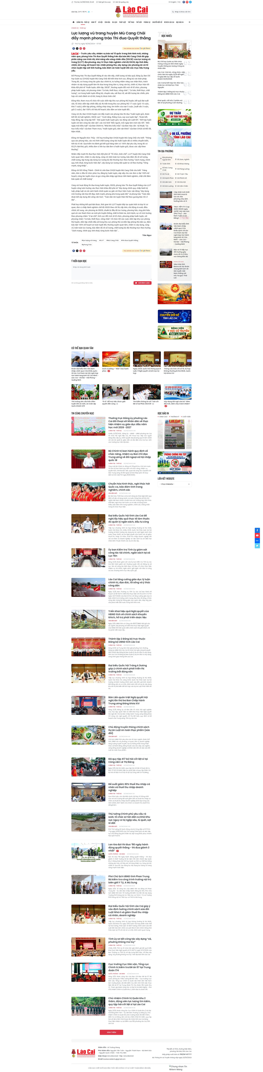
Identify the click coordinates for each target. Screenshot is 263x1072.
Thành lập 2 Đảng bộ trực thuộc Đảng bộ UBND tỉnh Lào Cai (171, 93)
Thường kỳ (175, 417)
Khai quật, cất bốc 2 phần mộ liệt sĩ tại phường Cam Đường (170, 101)
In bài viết (80, 48)
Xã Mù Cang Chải (167, 169)
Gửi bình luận (143, 283)
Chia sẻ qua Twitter (77, 48)
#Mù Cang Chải (112, 240)
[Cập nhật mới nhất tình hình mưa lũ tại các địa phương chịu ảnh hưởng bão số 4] (166, 194)
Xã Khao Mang (183, 164)
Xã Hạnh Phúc (168, 178)
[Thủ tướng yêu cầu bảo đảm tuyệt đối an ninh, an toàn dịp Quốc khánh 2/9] (85, 392)
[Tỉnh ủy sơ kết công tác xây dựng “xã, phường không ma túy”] (88, 946)
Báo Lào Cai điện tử (131, 11)
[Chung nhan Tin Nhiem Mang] (180, 1068)
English (173, 2)
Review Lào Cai (169, 22)
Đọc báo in (179, 22)
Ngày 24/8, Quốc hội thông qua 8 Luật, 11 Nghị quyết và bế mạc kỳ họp (147, 371)
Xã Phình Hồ (182, 178)
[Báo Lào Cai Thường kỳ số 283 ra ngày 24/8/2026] (174, 433)
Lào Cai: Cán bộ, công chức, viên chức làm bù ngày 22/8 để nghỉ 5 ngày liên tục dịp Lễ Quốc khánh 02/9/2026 (171, 75)
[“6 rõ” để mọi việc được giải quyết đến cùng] (116, 392)
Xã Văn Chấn (182, 186)
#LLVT (101, 240)
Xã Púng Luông (183, 169)
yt (187, 2)
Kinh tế (93, 22)
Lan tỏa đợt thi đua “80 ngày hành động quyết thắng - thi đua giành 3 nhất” (128, 847)
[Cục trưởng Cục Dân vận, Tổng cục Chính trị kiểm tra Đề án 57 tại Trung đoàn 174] (88, 972)
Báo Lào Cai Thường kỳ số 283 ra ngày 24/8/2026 (174, 441)
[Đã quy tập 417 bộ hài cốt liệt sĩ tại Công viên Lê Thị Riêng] (88, 767)
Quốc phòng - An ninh (116, 854)
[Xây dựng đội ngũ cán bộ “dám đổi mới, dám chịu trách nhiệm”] (178, 392)
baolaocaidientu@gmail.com (114, 1059)
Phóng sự (147, 22)
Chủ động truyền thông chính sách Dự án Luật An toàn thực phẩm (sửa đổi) (129, 730)
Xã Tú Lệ (165, 174)
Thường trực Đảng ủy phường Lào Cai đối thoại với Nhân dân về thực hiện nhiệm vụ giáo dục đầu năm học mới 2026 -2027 (128, 423)
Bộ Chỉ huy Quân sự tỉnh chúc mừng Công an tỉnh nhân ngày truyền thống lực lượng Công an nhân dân (171, 64)
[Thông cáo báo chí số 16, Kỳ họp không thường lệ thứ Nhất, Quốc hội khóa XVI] (178, 359)
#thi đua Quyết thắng (129, 240)
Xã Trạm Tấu (182, 174)
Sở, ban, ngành (183, 159)
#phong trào (87, 245)
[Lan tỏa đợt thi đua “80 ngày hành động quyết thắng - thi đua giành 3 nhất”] (88, 852)
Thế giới (139, 22)
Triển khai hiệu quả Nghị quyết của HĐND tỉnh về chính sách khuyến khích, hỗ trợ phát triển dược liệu (128, 614)
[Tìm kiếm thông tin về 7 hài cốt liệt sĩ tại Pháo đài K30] (147, 392)
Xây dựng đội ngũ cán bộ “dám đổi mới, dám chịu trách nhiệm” (177, 402)
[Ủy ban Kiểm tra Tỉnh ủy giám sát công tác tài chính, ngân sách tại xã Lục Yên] (88, 557)
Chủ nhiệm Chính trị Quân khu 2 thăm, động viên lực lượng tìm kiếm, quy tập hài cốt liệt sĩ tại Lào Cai (129, 1001)
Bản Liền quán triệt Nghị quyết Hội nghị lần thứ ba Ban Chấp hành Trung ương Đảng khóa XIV (128, 700)
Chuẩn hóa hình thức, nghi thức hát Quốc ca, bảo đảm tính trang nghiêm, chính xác (129, 487)
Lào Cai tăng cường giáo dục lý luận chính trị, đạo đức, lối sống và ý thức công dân (129, 582)
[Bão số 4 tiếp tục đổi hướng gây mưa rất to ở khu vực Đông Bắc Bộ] (166, 252)
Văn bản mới (112, 493)
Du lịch (114, 22)
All (189, 22)
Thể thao (131, 22)
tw (257, 545)
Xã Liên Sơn (167, 182)
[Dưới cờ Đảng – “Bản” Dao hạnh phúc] (116, 359)
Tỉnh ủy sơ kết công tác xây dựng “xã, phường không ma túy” (130, 940)
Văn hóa (107, 22)
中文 (179, 2)
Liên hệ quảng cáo (122, 2)
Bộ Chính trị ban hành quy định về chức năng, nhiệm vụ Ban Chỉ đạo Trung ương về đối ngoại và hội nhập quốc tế (129, 456)
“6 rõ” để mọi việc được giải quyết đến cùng (113, 402)
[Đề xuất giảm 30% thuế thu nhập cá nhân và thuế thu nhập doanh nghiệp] (88, 792)
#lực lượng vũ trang (89, 240)
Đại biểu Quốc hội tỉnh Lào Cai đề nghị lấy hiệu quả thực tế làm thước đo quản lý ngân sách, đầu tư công (129, 518)
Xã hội (100, 22)
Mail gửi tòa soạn (105, 2)
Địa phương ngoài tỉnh (167, 158)
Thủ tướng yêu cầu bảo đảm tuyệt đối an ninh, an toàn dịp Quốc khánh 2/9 (83, 403)
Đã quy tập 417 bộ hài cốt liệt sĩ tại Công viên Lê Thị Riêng (128, 760)
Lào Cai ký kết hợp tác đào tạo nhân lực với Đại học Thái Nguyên (171, 85)
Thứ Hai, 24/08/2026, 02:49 (84, 2)
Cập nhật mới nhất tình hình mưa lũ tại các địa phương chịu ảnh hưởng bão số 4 (182, 196)
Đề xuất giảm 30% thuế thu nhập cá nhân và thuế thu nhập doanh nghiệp (129, 787)
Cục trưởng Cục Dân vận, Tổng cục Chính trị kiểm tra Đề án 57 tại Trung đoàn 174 (129, 967)
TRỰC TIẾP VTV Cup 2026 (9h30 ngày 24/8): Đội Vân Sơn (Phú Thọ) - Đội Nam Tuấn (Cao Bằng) (181, 212)
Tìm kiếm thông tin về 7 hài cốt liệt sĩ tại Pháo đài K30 (146, 402)
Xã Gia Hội (181, 182)
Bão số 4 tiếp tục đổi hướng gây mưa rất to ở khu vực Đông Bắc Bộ (181, 253)
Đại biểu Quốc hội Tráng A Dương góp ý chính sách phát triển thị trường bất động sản (127, 668)
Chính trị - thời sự (83, 22)
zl (190, 2)
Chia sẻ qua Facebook (73, 48)
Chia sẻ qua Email (84, 48)
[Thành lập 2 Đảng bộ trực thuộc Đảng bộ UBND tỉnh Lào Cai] (88, 646)
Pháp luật (122, 22)
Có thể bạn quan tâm (82, 348)
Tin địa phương (165, 151)
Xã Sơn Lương (167, 186)
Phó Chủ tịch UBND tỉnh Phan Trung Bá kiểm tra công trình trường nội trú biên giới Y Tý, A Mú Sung (129, 879)
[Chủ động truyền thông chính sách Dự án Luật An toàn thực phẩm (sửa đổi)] (88, 735)
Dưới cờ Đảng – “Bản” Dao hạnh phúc (115, 370)
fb (184, 2)
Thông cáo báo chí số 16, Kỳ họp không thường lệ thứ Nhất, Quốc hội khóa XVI (177, 371)
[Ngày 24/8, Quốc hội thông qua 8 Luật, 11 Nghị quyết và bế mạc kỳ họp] (147, 359)
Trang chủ (73, 22)
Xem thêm (111, 1032)
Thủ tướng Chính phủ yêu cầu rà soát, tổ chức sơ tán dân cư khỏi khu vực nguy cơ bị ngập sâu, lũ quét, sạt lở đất (129, 818)
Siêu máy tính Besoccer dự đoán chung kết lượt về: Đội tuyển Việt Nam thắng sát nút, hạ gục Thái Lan (181, 270)
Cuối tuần (186, 417)
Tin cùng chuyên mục (82, 413)
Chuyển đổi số (157, 22)
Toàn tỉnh (166, 164)
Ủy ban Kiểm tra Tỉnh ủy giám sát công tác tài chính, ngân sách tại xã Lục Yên (129, 552)
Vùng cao (163, 417)
